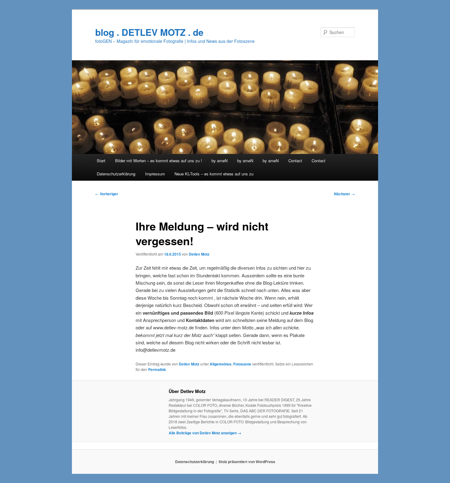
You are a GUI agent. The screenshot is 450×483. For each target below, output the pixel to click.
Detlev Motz (199, 254)
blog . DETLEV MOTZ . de (149, 32)
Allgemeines (220, 364)
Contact (295, 160)
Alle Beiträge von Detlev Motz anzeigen (205, 433)
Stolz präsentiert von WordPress (247, 461)
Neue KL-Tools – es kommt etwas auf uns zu (213, 174)
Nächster (344, 194)
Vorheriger (106, 194)
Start (101, 160)
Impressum (155, 174)
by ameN (219, 160)
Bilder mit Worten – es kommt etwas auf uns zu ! (158, 160)
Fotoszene (242, 364)
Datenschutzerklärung (116, 174)
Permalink (157, 369)
